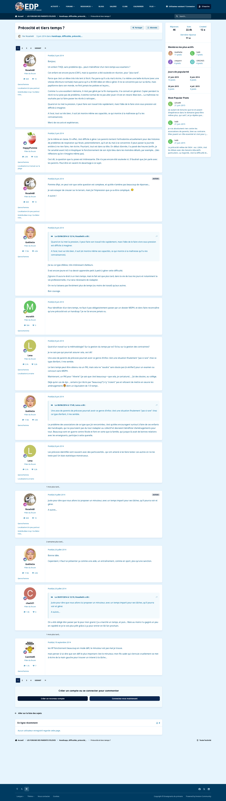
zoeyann (178, 61)
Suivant (38, 48)
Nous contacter (44, 796)
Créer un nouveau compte (52, 698)
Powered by (198, 796)
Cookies (56, 796)
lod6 (198, 52)
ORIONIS (200, 61)
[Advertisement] (93, 764)
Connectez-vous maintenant (124, 698)
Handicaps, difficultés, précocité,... (67, 36)
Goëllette (178, 52)
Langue (20, 796)
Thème (30, 796)
